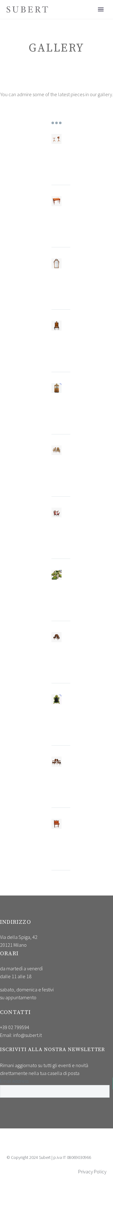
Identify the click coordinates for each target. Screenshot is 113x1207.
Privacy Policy (92, 1171)
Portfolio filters (56, 123)
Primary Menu (100, 9)
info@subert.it (27, 1035)
